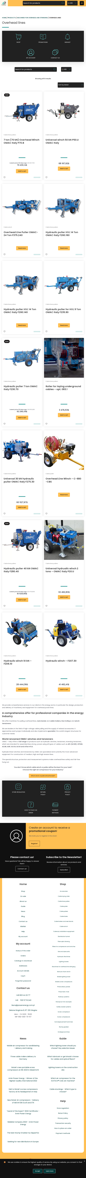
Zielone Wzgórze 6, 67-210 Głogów (23, 1010)
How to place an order (30, 811)
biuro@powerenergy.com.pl (23, 1005)
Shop (18, 42)
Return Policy (63, 1113)
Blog (23, 916)
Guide (23, 906)
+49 (16, 1000)
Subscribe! (64, 870)
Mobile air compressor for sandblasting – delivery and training (23, 1046)
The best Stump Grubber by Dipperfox (23, 1133)
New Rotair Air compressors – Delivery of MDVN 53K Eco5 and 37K (23, 1101)
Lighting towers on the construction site (63, 1068)
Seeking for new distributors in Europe (23, 1141)
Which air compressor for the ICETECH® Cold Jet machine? (63, 1079)
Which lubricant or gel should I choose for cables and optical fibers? (63, 1057)
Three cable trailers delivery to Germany (23, 1057)
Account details (23, 971)
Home (4, 18)
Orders (23, 956)
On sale (23, 896)
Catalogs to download (23, 961)
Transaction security (63, 1123)
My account (30, 58)
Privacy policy (63, 1118)
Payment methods (55, 811)
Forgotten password (23, 981)
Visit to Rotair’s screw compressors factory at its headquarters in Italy (23, 1090)
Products (12, 18)
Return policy (43, 793)
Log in (23, 976)
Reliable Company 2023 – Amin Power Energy (23, 1123)
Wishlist (67, 42)
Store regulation (18, 792)
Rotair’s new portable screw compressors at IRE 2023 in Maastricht (23, 1068)
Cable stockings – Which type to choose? (63, 1090)
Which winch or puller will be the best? (43, 776)
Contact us (55, 58)
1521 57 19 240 (25, 1000)
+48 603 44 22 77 (23, 995)
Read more (22, 248)
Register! (34, 843)
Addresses (23, 966)
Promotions (43, 42)
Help (23, 931)
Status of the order (23, 951)
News (23, 911)
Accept (37, 1171)
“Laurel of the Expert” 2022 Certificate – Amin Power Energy (23, 1112)
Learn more (49, 1171)
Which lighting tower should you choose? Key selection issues (63, 1046)
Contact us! (22, 869)
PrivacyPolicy (67, 793)
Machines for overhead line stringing (32, 18)
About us (23, 901)
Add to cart (22, 171)
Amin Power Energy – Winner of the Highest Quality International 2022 (23, 1079)
